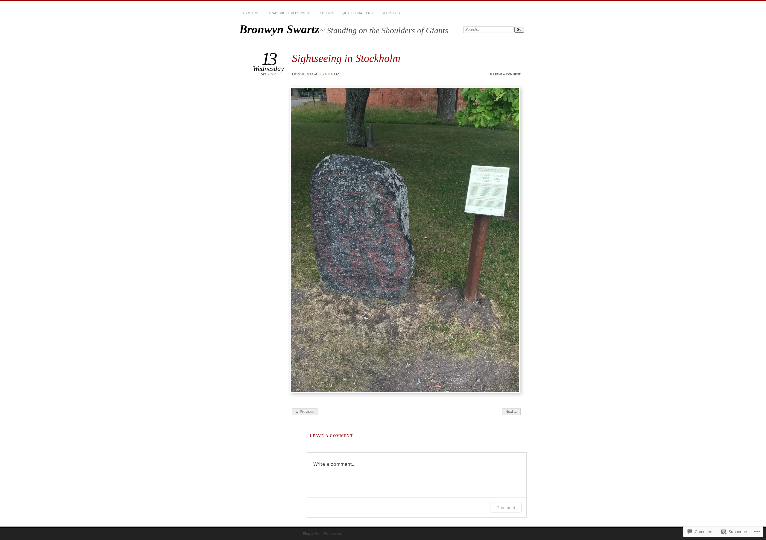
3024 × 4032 (328, 74)
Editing (326, 13)
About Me (250, 13)
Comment (505, 507)
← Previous (304, 412)
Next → (511, 412)
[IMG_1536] (406, 240)
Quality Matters (357, 13)
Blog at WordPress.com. (322, 534)
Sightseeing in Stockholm (346, 58)
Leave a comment (507, 74)
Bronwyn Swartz (279, 29)
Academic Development (289, 13)
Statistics (391, 13)
